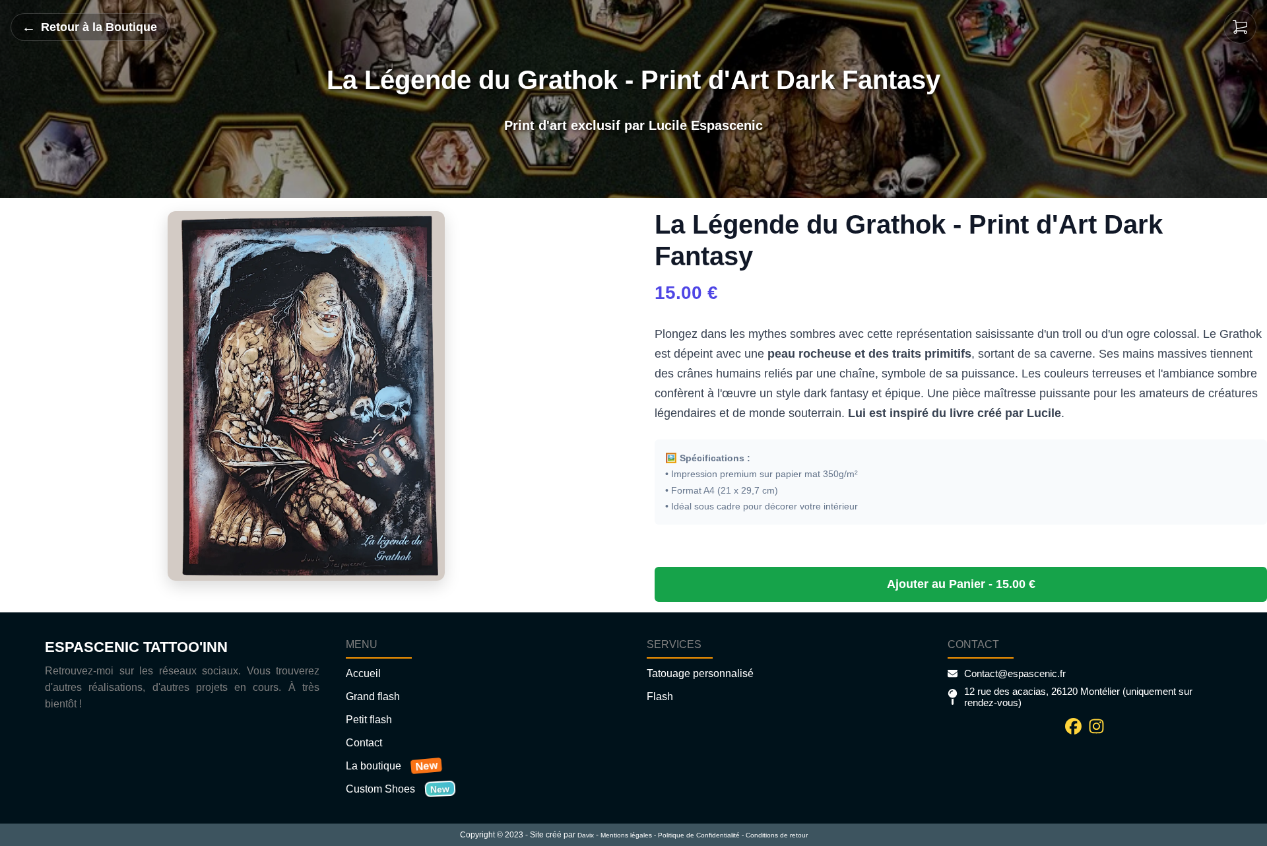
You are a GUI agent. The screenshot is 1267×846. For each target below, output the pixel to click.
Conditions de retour (777, 835)
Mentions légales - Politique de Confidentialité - (672, 835)
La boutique (373, 765)
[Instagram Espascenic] (1096, 726)
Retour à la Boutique (89, 26)
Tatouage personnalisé (700, 673)
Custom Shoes (380, 789)
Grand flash (373, 696)
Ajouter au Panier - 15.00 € (961, 584)
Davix (585, 835)
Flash (660, 696)
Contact (364, 742)
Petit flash (369, 719)
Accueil (363, 673)
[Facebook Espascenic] (1073, 726)
